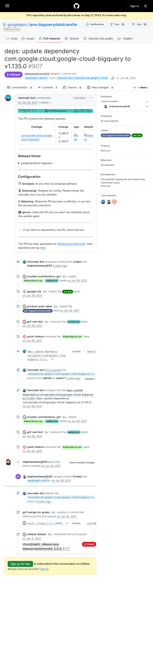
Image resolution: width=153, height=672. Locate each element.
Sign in (44, 568)
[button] (46, 102)
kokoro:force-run (33, 280)
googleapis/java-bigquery (36, 163)
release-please (36, 534)
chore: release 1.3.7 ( (41, 523)
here (43, 247)
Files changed (104, 87)
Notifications (97, 24)
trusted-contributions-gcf (44, 276)
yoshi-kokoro (36, 336)
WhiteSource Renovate (71, 243)
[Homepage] (76, 6)
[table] (55, 134)
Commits (51, 87)
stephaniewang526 (36, 73)
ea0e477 (91, 351)
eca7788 (91, 523)
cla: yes (68, 291)
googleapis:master (37, 78)
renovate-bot (26, 97)
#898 (58, 523)
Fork (119, 24)
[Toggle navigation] (7, 6)
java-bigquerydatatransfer (53, 24)
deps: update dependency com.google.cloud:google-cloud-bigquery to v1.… (47, 355)
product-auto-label (39, 306)
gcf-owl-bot (35, 321)
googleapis (17, 24)
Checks (76, 87)
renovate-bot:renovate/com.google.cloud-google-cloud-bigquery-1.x (83, 78)
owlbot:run (51, 280)
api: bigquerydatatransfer (37, 310)
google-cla (34, 291)
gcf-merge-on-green (36, 512)
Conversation (23, 87)
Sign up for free (20, 563)
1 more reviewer (109, 101)
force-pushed (53, 369)
